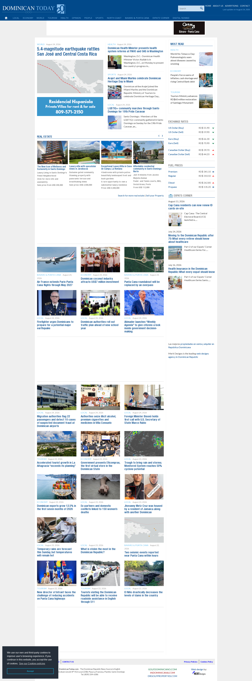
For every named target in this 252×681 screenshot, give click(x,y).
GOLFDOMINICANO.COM (162, 669)
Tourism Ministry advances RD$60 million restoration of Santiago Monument (183, 99)
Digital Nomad (181, 17)
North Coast (114, 17)
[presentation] (159, 135)
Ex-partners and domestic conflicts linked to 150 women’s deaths (99, 509)
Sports (99, 17)
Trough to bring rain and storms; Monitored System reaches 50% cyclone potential (143, 466)
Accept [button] (30, 671)
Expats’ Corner (161, 17)
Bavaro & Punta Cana (137, 17)
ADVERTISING (231, 5)
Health (64, 17)
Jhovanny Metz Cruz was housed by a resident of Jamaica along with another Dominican (143, 509)
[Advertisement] (100, 28)
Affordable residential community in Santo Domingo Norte (147, 169)
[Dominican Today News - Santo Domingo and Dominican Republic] (34, 8)
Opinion (76, 17)
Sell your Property (155, 195)
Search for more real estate (131, 195)
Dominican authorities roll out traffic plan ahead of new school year (99, 325)
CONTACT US (68, 662)
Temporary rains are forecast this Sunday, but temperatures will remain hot (54, 552)
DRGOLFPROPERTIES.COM (162, 676)
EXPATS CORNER (183, 196)
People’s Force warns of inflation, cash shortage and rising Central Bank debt (184, 78)
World (40, 17)
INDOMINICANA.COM (162, 672)
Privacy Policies (190, 662)
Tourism (52, 17)
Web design (197, 669)
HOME (208, 5)
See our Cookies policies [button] (32, 663)
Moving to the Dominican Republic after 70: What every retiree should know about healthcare (191, 238)
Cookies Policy (207, 662)
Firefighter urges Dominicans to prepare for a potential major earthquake (55, 325)
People (88, 17)
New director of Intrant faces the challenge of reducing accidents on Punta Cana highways (56, 595)
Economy (28, 17)
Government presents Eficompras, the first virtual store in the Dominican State (100, 466)
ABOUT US (218, 5)
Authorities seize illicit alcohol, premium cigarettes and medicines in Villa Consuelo (98, 419)
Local (16, 17)
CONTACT (245, 5)
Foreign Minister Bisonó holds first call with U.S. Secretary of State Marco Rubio (142, 419)
